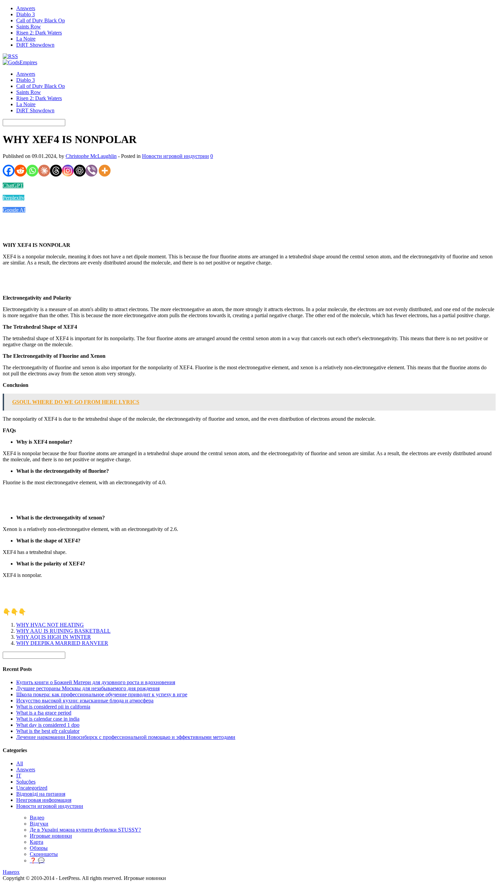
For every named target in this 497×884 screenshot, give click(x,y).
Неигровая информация (43, 800)
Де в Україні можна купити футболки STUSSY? (85, 830)
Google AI (14, 210)
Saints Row (28, 26)
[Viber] (91, 171)
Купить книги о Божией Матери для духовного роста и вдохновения (95, 682)
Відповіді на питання (40, 794)
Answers (25, 8)
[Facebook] (9, 171)
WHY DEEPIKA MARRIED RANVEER (62, 643)
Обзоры (39, 848)
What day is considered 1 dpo (47, 725)
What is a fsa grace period (43, 713)
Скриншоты (44, 854)
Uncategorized (31, 788)
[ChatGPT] (80, 171)
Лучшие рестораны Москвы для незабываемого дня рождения (88, 688)
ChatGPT (13, 185)
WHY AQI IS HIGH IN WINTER (53, 637)
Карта (36, 842)
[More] (104, 171)
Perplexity (13, 198)
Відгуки (39, 824)
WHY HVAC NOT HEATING (50, 625)
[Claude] (44, 171)
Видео (37, 817)
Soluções (26, 782)
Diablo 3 (25, 14)
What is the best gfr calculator (47, 731)
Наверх (11, 872)
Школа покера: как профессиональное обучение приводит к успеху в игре (101, 694)
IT (18, 775)
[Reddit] (20, 171)
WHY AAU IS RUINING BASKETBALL (63, 631)
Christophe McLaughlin (91, 156)
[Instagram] (68, 171)
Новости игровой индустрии (175, 156)
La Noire (26, 39)
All (19, 763)
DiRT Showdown (35, 45)
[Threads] (56, 171)
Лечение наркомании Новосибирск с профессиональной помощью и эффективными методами (125, 737)
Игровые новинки (51, 836)
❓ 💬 (37, 860)
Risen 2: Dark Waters (39, 33)
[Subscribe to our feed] (10, 56)
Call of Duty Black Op (40, 20)
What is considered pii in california (53, 706)
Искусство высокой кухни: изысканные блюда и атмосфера (84, 700)
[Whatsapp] (32, 171)
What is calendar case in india (47, 719)
